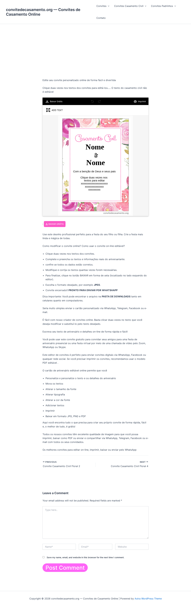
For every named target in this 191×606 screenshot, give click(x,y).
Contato (101, 17)
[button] (107, 6)
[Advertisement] (95, 46)
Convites (101, 5)
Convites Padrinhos (162, 5)
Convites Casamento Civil (128, 5)
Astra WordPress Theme (148, 598)
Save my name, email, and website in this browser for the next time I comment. (85, 557)
